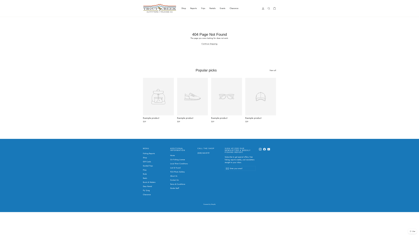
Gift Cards (147, 161)
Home (172, 155)
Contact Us (174, 180)
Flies (144, 170)
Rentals (213, 8)
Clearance (234, 8)
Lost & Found (175, 168)
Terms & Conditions (177, 184)
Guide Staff (174, 188)
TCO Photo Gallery (177, 172)
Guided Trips (148, 166)
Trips (203, 8)
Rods (145, 174)
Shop (183, 8)
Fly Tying (146, 190)
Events (222, 8)
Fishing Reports (149, 153)
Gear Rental (147, 186)
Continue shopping (209, 44)
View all (273, 70)
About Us (173, 176)
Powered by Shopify (209, 204)
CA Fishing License (177, 159)
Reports (193, 8)
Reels (145, 178)
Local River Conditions (179, 163)
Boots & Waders (149, 182)
